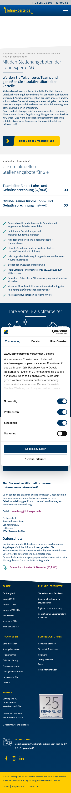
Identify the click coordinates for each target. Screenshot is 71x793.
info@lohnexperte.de (19, 724)
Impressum (18, 786)
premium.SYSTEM (11, 626)
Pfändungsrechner (11, 665)
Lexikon (6, 682)
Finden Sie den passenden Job (36, 140)
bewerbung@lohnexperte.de (26, 511)
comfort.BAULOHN (11, 610)
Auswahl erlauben (35, 459)
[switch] (62, 412)
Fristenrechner (9, 654)
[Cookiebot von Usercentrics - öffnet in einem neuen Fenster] (52, 332)
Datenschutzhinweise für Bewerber (33, 567)
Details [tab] (35, 341)
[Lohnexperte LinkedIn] (21, 759)
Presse (41, 664)
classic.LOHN (8, 598)
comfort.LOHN (9, 604)
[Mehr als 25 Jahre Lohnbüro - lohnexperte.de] (53, 707)
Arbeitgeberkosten (11, 649)
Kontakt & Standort (47, 643)
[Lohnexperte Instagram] (14, 759)
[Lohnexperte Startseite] (18, 10)
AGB (6, 786)
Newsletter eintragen (47, 669)
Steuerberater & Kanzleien (50, 593)
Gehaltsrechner (10, 643)
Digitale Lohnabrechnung (50, 608)
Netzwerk (42, 654)
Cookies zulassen (35, 448)
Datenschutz (34, 786)
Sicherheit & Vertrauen (48, 649)
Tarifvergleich (9, 593)
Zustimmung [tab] (13, 341)
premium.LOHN (10, 621)
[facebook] (6, 759)
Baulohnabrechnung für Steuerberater (49, 600)
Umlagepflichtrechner (13, 671)
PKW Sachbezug (10, 660)
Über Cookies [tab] (58, 341)
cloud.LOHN (8, 615)
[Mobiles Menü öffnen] (65, 11)
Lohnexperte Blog (11, 676)
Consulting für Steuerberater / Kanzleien (52, 615)
